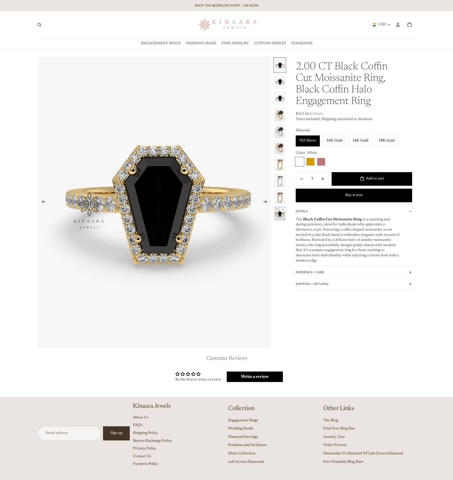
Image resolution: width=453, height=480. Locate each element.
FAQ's (138, 425)
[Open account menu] (398, 24)
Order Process (335, 445)
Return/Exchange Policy (152, 441)
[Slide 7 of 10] (279, 164)
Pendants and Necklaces (247, 445)
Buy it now (354, 195)
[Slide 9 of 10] (279, 197)
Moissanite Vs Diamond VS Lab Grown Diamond (363, 453)
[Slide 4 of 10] (279, 114)
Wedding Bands (240, 428)
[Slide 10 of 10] (279, 213)
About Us (140, 417)
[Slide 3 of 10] (279, 98)
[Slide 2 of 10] (279, 81)
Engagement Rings (243, 420)
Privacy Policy (144, 448)
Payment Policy (145, 464)
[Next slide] (266, 203)
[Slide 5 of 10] (279, 131)
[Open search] (39, 24)
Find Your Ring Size (339, 428)
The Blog (330, 420)
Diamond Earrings (243, 437)
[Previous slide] (42, 203)
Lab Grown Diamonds (246, 462)
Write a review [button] (255, 377)
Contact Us (142, 456)
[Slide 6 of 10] (279, 147)
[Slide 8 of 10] (279, 180)
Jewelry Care (334, 437)
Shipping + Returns (312, 284)
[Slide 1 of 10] (279, 65)
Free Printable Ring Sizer (343, 462)
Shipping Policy (145, 433)
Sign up (116, 433)
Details (302, 211)
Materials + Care (310, 272)
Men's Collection (241, 453)
